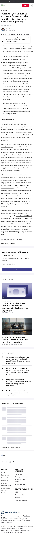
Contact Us (4, 478)
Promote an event (20, 484)
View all (4, 447)
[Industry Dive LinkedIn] (3, 462)
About (3, 472)
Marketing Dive (19, 495)
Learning (12, 243)
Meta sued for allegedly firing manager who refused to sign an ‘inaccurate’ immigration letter (18, 371)
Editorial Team (5, 475)
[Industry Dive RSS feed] (14, 462)
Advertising (18, 474)
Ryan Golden (9, 28)
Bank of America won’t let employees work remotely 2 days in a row (17, 393)
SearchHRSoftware (21, 500)
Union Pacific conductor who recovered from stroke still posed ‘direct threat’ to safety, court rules (18, 360)
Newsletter (4, 480)
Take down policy (25, 530)
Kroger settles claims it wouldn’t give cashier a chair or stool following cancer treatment (18, 383)
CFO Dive (18, 492)
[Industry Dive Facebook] (6, 462)
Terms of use (15, 530)
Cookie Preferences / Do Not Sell (11, 532)
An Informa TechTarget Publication (17, 1)
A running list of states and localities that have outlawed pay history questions (15, 339)
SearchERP (18, 497)
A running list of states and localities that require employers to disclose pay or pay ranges (15, 307)
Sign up (26, 5)
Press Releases (5, 488)
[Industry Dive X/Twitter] (10, 462)
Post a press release (14, 447)
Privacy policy (5, 530)
